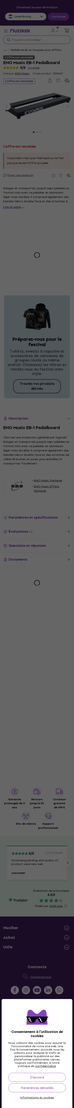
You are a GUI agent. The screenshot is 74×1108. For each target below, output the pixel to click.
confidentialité (45, 1066)
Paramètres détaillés (37, 1087)
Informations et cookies (37, 1098)
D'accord (37, 1077)
